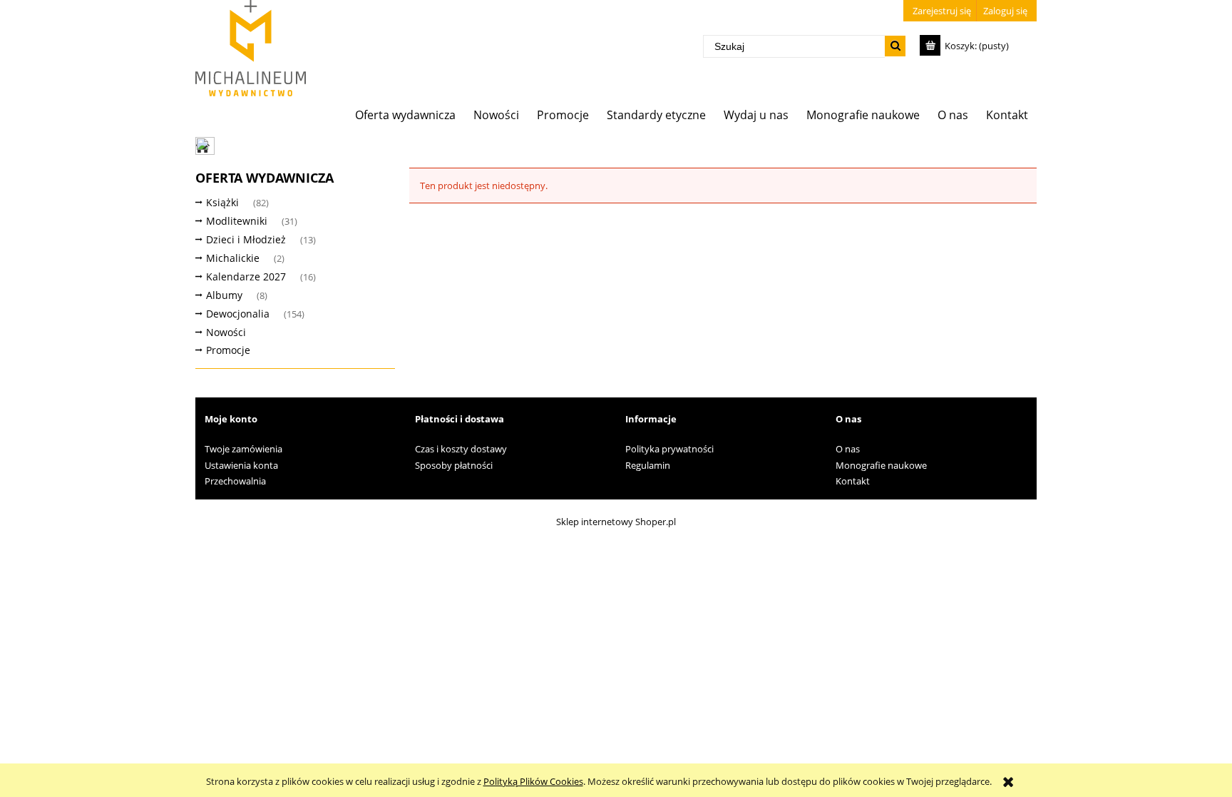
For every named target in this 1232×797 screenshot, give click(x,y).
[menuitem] (405, 114)
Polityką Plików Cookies (533, 781)
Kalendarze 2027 (246, 276)
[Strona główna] (250, 48)
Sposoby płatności (454, 465)
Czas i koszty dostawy (461, 448)
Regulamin (647, 465)
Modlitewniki (236, 221)
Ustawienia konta (241, 465)
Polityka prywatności (669, 448)
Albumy (224, 295)
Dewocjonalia (238, 313)
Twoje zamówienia (243, 448)
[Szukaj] (895, 46)
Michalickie (233, 258)
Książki (222, 202)
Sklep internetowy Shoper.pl (616, 521)
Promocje (228, 350)
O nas (848, 448)
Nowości (226, 332)
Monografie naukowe (881, 465)
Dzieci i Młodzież (246, 239)
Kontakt (853, 480)
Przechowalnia (235, 480)
